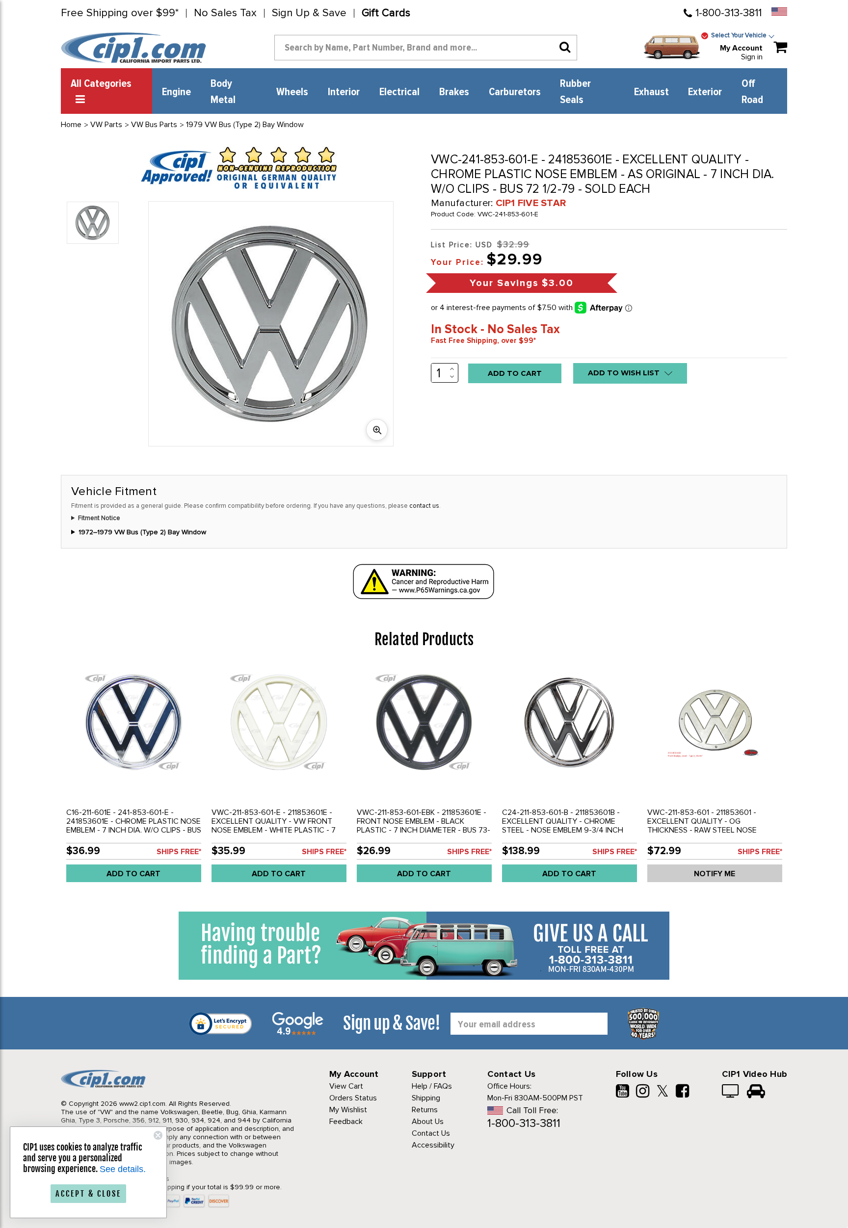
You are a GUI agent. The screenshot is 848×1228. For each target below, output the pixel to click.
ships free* (179, 852)
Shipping (426, 1098)
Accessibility (433, 1145)
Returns (425, 1110)
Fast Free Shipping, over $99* (483, 340)
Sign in (752, 57)
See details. (123, 1169)
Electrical (399, 92)
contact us (424, 506)
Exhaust (651, 92)
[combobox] (425, 47)
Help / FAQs (432, 1086)
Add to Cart (133, 874)
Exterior (705, 92)
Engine (176, 92)
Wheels (292, 92)
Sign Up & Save (309, 13)
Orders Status (353, 1098)
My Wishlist (348, 1110)
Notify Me (714, 874)
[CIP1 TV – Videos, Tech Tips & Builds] (731, 1092)
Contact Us (431, 1133)
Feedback (346, 1121)
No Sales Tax (225, 13)
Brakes (454, 92)
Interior (344, 92)
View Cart (346, 1086)
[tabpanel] (133, 777)
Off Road (752, 91)
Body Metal (223, 91)
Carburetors (515, 92)
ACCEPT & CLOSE (88, 1194)
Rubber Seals (575, 91)
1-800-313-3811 (728, 13)
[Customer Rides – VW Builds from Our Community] (756, 1092)
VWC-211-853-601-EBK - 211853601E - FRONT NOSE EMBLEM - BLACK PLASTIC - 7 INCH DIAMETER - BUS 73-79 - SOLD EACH (423, 826)
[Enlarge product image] (377, 430)
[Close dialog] (158, 1135)
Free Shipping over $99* (120, 13)
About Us (428, 1121)
